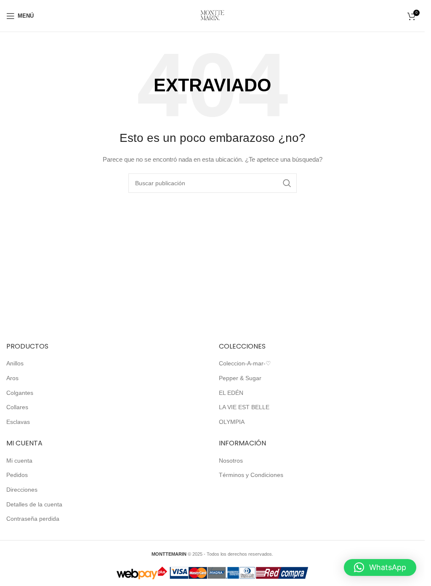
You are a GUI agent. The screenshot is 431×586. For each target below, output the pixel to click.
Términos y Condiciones (251, 474)
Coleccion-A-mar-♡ (245, 363)
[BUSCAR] (287, 183)
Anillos (15, 363)
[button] (380, 567)
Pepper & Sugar (240, 378)
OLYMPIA (232, 421)
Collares (17, 407)
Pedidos (17, 474)
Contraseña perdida (32, 518)
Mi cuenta (19, 460)
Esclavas (18, 421)
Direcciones (21, 489)
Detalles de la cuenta (34, 504)
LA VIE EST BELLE (244, 407)
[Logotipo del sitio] (212, 15)
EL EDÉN (231, 392)
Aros (12, 378)
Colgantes (19, 392)
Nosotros (231, 460)
